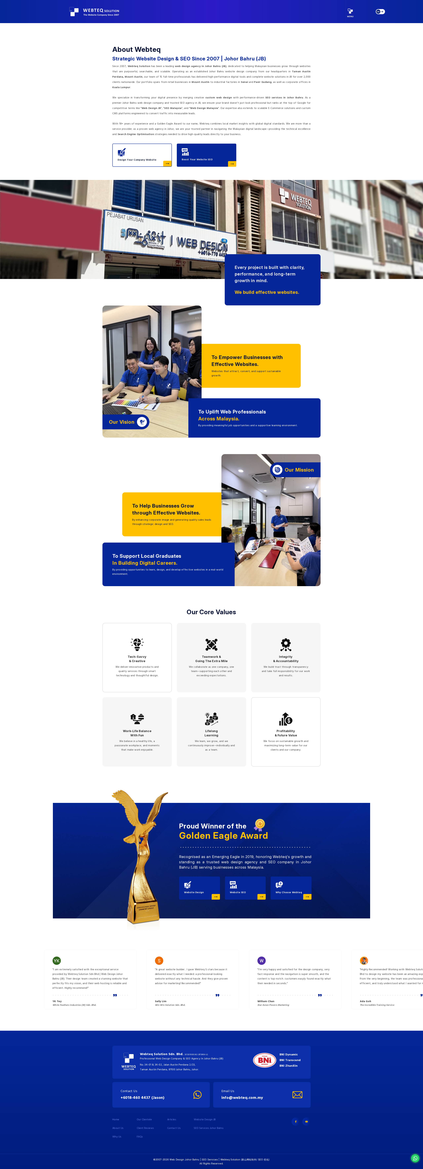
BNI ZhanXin (289, 1066)
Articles (171, 1119)
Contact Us (174, 1128)
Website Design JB (205, 1119)
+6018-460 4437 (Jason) (143, 1098)
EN (378, 12)
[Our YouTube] (306, 1121)
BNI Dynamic (289, 1054)
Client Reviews (145, 1128)
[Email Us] (297, 1095)
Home (115, 1119)
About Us (118, 1128)
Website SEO (238, 892)
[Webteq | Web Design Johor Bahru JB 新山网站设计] (94, 11)
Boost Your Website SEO (197, 160)
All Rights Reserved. (211, 1163)
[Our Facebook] (296, 1121)
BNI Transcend (290, 1060)
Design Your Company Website (137, 160)
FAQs (140, 1137)
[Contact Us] (197, 1095)
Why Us (116, 1137)
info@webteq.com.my (242, 1098)
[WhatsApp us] (415, 1158)
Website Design (194, 892)
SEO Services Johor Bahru (209, 1128)
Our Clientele (144, 1119)
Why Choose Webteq (289, 892)
